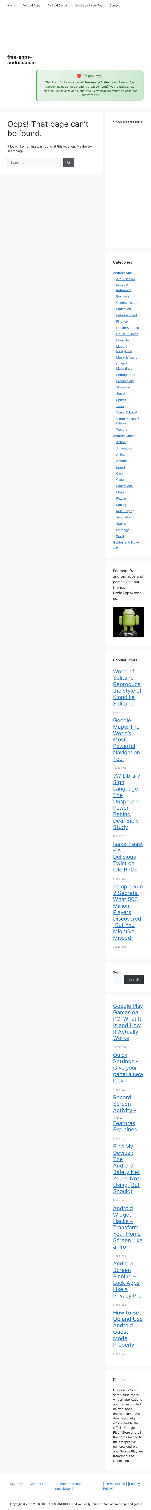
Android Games (58, 5)
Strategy (122, 530)
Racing (121, 505)
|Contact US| (38, 1484)
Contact (115, 5)
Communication (127, 303)
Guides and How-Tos (88, 5)
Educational (125, 486)
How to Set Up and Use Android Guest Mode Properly (128, 1328)
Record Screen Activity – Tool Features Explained (125, 1113)
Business (122, 296)
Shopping (123, 387)
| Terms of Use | (115, 1484)
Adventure (124, 448)
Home (11, 5)
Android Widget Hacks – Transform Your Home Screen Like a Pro (128, 1227)
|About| (22, 1484)
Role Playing (125, 511)
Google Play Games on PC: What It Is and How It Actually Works (128, 1022)
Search (118, 972)
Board (120, 467)
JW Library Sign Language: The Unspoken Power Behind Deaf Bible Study (126, 801)
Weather (122, 429)
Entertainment (126, 315)
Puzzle (121, 498)
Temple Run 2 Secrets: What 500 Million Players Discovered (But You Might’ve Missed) (128, 912)
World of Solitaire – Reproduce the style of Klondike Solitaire (127, 687)
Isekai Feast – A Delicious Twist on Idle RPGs (128, 857)
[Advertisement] (90, 40)
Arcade (121, 461)
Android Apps (31, 5)
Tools (120, 406)
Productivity (125, 381)
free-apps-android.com (21, 59)
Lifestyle (122, 340)
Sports (121, 400)
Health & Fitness (128, 328)
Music (120, 492)
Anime (121, 454)
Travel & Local (126, 412)
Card (119, 473)
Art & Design (125, 279)
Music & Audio (126, 357)
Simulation (124, 517)
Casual (121, 480)
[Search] (68, 162)
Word (120, 536)
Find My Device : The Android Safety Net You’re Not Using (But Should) (126, 1169)
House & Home (127, 334)
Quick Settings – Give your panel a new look (128, 1068)
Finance (122, 321)
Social (120, 393)
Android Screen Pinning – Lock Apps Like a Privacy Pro (127, 1279)
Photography (125, 375)
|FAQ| (11, 1484)
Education (123, 309)
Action (121, 442)
